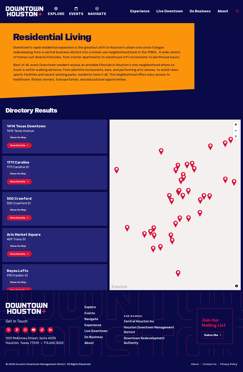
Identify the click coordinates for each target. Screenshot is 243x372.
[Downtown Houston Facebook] (17, 330)
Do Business (200, 11)
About (223, 11)
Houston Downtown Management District (40, 364)
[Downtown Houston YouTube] (33, 330)
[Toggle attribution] (236, 286)
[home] (24, 11)
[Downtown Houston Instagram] (25, 330)
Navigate (91, 319)
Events (89, 313)
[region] (175, 205)
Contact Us (209, 364)
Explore (90, 307)
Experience (140, 11)
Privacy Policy (228, 364)
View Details (17, 145)
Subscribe (211, 335)
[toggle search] (237, 11)
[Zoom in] (236, 124)
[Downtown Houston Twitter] (8, 330)
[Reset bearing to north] (236, 137)
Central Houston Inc (139, 321)
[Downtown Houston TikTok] (42, 330)
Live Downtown (169, 11)
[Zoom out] (236, 131)
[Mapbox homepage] (119, 287)
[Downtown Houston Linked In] (50, 330)
